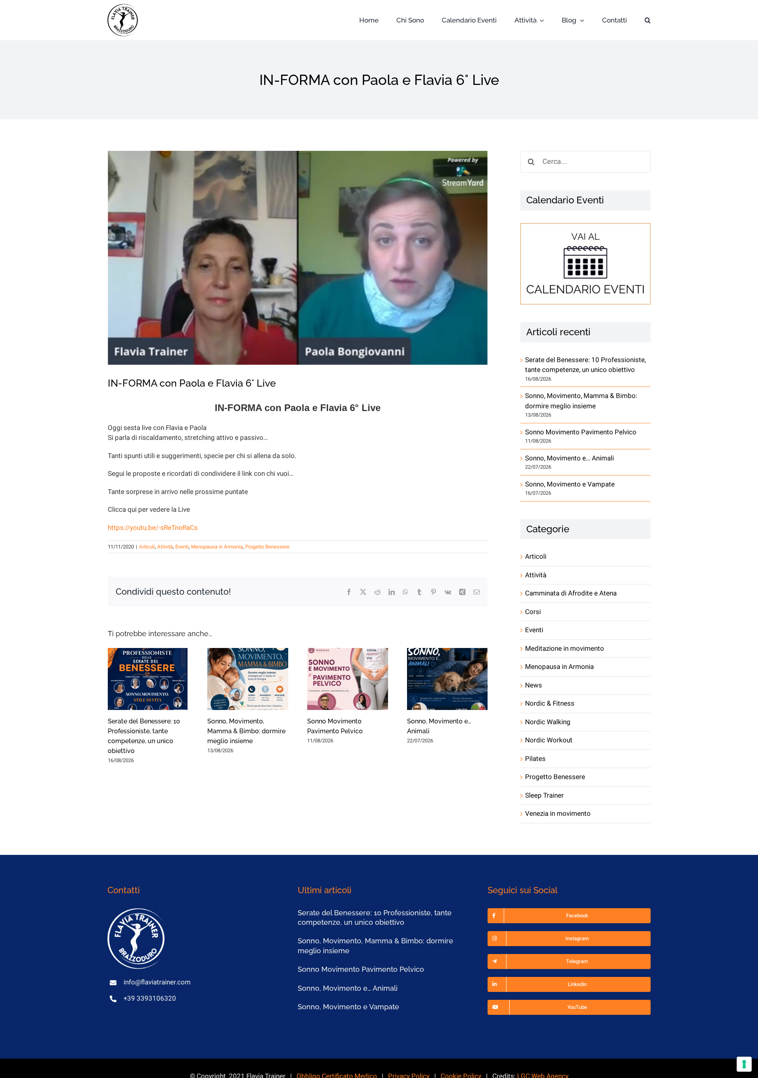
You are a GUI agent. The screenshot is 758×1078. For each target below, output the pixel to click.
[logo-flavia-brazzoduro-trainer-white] (137, 911)
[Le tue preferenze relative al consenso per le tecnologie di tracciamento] (744, 1064)
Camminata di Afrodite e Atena (571, 593)
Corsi (533, 612)
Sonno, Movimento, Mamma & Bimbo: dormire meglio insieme (246, 731)
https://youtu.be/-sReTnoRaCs (153, 528)
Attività (165, 546)
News (533, 685)
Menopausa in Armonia (217, 546)
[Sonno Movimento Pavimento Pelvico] (347, 679)
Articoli (147, 546)
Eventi (182, 546)
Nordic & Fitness (549, 703)
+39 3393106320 (150, 998)
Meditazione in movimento (564, 649)
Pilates (535, 759)
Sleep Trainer (544, 795)
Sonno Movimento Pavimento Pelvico (580, 432)
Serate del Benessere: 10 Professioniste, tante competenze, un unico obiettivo (585, 365)
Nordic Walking (547, 722)
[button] (648, 20)
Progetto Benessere (267, 546)
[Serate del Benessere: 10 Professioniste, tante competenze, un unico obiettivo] (148, 679)
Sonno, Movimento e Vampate (570, 484)
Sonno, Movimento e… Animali (569, 458)
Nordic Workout (548, 740)
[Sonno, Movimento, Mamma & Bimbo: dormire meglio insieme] (247, 679)
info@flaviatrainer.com (157, 982)
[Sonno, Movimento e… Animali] (447, 679)
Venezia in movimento (558, 814)
